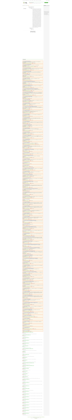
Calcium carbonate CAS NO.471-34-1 (29, 155)
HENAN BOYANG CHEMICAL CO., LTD (27, 270)
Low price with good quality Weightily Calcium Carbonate (31, 106)
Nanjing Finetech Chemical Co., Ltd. (26, 200)
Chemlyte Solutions (25, 123)
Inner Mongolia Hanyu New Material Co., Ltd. (27, 276)
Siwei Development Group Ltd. (26, 98)
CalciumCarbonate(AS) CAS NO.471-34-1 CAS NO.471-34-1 (32, 188)
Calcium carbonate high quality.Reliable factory (30, 81)
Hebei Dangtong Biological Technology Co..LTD (27, 90)
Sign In (36, 0)
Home (23, 0)
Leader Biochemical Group (26, 246)
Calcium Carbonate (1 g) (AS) (29, 124)
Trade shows (40, 0)
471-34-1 (25, 64)
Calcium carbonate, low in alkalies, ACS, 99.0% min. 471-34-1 (32, 302)
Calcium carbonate (28, 74)
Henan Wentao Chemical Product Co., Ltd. (27, 183)
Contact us (32, 0)
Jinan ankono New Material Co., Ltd (26, 204)
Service (30, 0)
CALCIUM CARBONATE (28, 315)
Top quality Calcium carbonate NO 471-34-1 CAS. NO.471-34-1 (32, 88)
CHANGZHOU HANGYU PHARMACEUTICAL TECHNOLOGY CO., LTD (28, 365)
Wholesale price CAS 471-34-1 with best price (30, 236)
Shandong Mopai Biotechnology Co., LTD (27, 263)
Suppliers (27, 0)
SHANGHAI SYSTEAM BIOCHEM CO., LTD (27, 286)
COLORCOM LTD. (25, 73)
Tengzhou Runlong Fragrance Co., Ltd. (27, 194)
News (28, 0)
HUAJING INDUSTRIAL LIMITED (26, 130)
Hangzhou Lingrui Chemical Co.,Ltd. (26, 166)
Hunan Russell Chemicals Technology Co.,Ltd (27, 304)
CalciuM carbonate (28, 145)
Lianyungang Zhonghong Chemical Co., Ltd (26, 337)
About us (34, 0)
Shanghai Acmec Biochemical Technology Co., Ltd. (27, 283)
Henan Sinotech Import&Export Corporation (27, 228)
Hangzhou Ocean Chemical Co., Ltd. (25, 376)
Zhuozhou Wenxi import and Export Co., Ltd (27, 239)
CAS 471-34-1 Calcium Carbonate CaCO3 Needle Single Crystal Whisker (33, 247)
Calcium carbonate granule (28, 64)
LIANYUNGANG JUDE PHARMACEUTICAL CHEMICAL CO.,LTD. (29, 66)
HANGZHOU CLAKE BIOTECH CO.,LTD (27, 76)
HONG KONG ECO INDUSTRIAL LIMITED (26, 388)
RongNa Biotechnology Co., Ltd (25, 357)
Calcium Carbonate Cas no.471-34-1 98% (30, 312)
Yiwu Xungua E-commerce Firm (26, 222)
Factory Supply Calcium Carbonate (29, 174)
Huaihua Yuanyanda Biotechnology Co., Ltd (27, 208)
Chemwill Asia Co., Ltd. (26, 253)
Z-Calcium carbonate (28, 99)
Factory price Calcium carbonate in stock (30, 268)
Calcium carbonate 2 (28, 274)
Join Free (38, 0)
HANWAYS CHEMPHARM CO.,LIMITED (27, 176)
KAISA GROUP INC (25, 190)
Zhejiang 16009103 (36, 418)
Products (25, 0)
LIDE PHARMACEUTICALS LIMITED (26, 368)
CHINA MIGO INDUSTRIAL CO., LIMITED (27, 157)
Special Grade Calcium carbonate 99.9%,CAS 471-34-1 (31, 226)
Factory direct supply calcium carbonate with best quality (31, 271)
